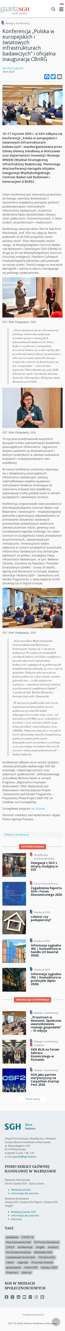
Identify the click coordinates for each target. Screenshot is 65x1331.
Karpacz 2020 (49, 1267)
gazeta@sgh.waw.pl (24, 1156)
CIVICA (10, 1247)
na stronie (37, 808)
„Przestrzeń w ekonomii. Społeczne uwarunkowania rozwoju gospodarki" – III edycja (46, 1024)
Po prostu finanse (42, 1262)
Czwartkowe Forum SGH (20, 1257)
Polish (62, 3)
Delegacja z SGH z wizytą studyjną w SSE (44, 866)
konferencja (25, 1247)
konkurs (53, 1247)
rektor (10, 1262)
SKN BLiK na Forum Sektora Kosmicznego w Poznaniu (45, 1054)
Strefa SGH (30, 1267)
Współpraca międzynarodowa (44, 856)
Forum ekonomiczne (18, 1252)
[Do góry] (56, 1322)
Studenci (39, 1045)
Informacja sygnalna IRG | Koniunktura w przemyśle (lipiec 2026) (46, 979)
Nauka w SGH (42, 912)
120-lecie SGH (47, 1257)
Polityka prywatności (33, 1314)
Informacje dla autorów (25, 1193)
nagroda (23, 1262)
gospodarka (13, 1267)
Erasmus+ (12, 1272)
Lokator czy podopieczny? (41, 918)
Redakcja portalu (21, 1189)
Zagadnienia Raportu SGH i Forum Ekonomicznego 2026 (46, 891)
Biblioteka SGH (43, 1252)
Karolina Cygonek (12, 68)
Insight (40, 1247)
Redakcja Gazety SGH (23, 1212)
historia (26, 1272)
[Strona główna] (15, 9)
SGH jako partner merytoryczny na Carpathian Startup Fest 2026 (45, 1079)
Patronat (16, 1219)
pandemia (12, 1237)
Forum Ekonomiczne (46, 883)
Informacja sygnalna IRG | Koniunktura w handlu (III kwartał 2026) (46, 950)
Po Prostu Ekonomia (46, 1242)
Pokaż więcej (32, 1099)
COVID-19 (27, 1237)
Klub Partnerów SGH (18, 1242)
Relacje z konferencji (18, 23)
